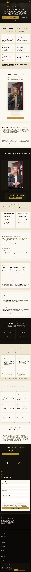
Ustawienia (27, 569)
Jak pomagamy (3, 542)
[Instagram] (3, 526)
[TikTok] (5, 526)
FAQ (1, 551)
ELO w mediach (3, 547)
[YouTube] (7, 526)
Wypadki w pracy (3, 532)
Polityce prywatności (24, 506)
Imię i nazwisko (4, 483)
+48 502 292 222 (3, 556)
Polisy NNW (2, 537)
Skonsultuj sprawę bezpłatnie (15, 508)
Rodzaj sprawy (4, 493)
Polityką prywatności (11, 503)
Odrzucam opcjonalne (21, 569)
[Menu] (29, 1)
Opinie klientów (3, 546)
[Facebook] (1, 526)
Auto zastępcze (3, 550)
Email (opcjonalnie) (5, 490)
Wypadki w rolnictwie (3, 533)
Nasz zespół (2, 543)
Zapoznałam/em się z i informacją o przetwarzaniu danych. (13, 503)
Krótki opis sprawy (5, 497)
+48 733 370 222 (3, 557)
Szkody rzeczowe (3, 536)
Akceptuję (15, 569)
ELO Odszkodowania (6, 6)
